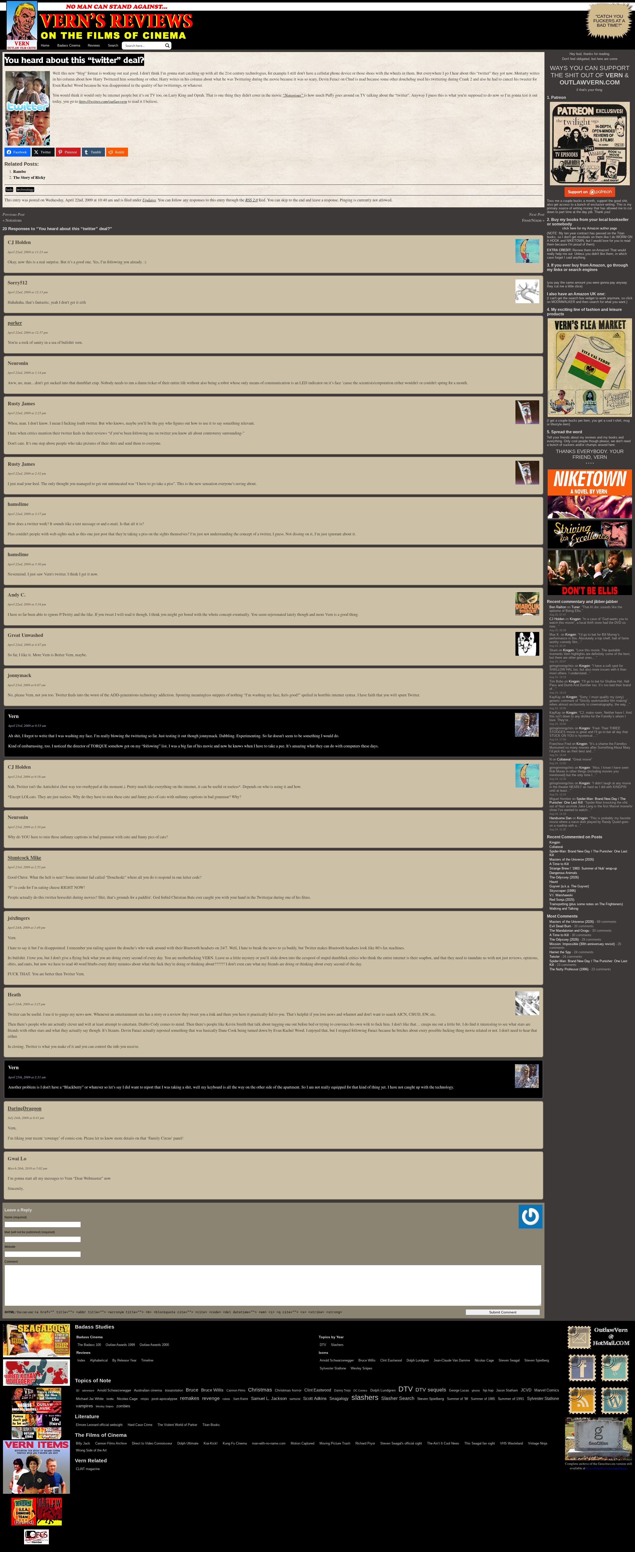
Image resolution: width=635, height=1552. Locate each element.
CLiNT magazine (88, 1469)
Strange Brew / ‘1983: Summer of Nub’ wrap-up (583, 868)
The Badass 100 (89, 1345)
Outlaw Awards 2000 (154, 1345)
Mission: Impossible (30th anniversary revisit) (582, 944)
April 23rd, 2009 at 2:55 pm (26, 867)
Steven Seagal (509, 1360)
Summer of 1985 (483, 1399)
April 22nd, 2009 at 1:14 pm (27, 372)
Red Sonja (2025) (561, 899)
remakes (189, 1398)
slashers (365, 1397)
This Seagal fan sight (479, 1443)
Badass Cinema (68, 45)
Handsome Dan (560, 818)
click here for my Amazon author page (589, 228)
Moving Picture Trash (334, 1443)
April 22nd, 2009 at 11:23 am (28, 252)
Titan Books (211, 1425)
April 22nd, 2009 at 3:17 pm (27, 514)
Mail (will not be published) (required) (29, 1232)
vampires (84, 1405)
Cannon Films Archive (111, 1443)
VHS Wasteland (511, 1443)
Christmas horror (288, 1390)
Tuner (576, 607)
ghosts (476, 1390)
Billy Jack (83, 1443)
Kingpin (575, 619)
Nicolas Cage (484, 1360)
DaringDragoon (24, 1108)
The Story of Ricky (29, 177)
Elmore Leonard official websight (99, 1425)
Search (113, 45)
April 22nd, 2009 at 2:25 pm (27, 413)
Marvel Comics (546, 1390)
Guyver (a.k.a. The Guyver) (569, 886)
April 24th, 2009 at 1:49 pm (26, 927)
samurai (294, 1399)
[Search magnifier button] (167, 46)
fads (9, 189)
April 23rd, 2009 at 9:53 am (27, 725)
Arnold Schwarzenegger (337, 1360)
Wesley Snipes (361, 1368)
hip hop (488, 1390)
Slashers (337, 1345)
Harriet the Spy (560, 952)
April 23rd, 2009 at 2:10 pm (26, 827)
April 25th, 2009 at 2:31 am (27, 1077)
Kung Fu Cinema (235, 1443)
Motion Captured (302, 1443)
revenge (211, 1398)
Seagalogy (339, 1398)
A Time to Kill (559, 864)
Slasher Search (397, 1398)
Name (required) (15, 1217)
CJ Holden (556, 619)
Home (45, 45)
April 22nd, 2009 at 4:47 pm (27, 644)
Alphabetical (99, 1360)
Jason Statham (507, 1390)
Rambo (19, 171)
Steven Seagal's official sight (401, 1443)
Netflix (110, 1398)
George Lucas (459, 1390)
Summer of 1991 (511, 1399)
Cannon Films (235, 1390)
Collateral (564, 759)
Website (9, 1247)
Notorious (13, 220)
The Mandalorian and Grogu (569, 930)
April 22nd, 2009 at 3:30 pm (27, 564)
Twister (554, 956)
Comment (11, 1261)
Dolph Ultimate (187, 1443)
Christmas (260, 1390)
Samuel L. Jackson (269, 1398)
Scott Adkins (314, 1398)
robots (226, 1398)
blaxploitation (174, 1390)
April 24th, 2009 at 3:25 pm (26, 1004)
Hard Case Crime (140, 1425)
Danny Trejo (342, 1390)
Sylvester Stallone (333, 1368)
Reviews (94, 45)
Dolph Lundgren (418, 1360)
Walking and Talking (563, 908)
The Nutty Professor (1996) (568, 969)
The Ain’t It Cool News (443, 1443)
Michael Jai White (90, 1399)
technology (25, 189)
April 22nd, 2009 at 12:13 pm (28, 292)
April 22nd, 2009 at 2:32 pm (27, 473)
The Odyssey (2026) (564, 877)
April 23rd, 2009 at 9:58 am (26, 776)
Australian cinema (148, 1390)
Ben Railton (557, 607)
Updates (149, 199)
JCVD (526, 1390)
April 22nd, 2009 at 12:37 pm (28, 332)
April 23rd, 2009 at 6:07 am (26, 685)
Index (81, 1360)
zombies (123, 1406)
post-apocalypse (164, 1399)
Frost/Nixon (531, 220)
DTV (323, 1345)
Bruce (192, 1389)
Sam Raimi (240, 1399)
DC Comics (360, 1390)
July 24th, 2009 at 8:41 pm (26, 1118)
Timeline (147, 1360)
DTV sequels (430, 1389)
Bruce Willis (367, 1360)
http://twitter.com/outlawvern (103, 101)
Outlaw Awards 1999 (120, 1345)
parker (15, 322)
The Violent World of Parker (177, 1425)
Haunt (553, 882)
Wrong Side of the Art (91, 1450)
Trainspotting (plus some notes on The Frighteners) (586, 904)
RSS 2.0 (251, 199)
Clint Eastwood (391, 1360)
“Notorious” (293, 95)
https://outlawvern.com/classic (606, 1468)
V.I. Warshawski (561, 895)
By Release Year (124, 1360)
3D (77, 1390)
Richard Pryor (365, 1443)
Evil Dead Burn (560, 926)
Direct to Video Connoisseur (152, 1443)
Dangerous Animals (563, 873)
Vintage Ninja (537, 1443)
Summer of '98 (457, 1399)
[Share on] (135, 152)
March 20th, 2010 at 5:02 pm (27, 1168)
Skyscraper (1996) (562, 891)
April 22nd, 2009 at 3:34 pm (27, 604)
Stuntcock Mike (24, 857)
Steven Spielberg (536, 1360)
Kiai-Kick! (211, 1443)
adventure (88, 1390)
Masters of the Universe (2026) (571, 859)
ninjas (145, 1399)
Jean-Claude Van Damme (452, 1360)
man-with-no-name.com (269, 1443)
